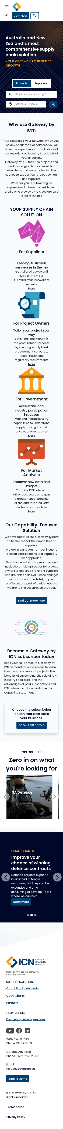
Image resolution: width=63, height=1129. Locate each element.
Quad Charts (15, 996)
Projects (22, 83)
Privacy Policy (15, 1117)
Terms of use (15, 1107)
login (6, 16)
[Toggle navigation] (6, 6)
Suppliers (41, 83)
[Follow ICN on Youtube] (10, 1031)
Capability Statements (22, 988)
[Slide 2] (35, 915)
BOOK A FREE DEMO (32, 725)
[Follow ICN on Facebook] (19, 1030)
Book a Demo (17, 1079)
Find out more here (31, 601)
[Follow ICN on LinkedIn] (27, 1030)
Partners (12, 1003)
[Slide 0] (28, 915)
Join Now (20, 16)
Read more (21, 902)
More (31, 288)
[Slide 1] (31, 915)
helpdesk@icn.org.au (20, 1069)
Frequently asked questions (26, 1019)
